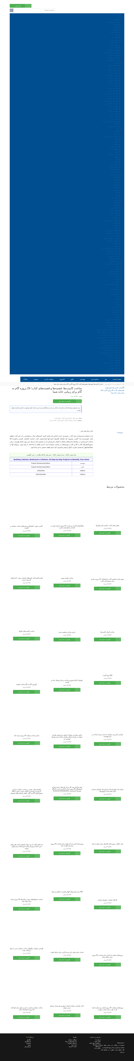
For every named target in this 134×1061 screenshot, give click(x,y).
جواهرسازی (114, 45)
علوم (118, 129)
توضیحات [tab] (120, 432)
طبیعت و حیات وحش (113, 284)
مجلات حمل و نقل (112, 355)
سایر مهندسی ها (113, 126)
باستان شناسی (113, 154)
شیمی (116, 139)
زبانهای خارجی (115, 175)
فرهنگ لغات (114, 169)
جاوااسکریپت (113, 210)
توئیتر (30, 1045)
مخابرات (115, 119)
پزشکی (115, 144)
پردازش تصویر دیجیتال (111, 238)
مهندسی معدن (113, 106)
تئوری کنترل (114, 116)
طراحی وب (114, 208)
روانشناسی (114, 167)
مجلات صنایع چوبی (112, 320)
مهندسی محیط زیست (111, 101)
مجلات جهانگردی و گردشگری (108, 348)
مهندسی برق (114, 73)
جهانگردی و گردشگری (112, 264)
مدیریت (117, 291)
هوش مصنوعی (113, 236)
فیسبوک (29, 1043)
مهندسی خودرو (113, 88)
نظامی (117, 286)
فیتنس (117, 269)
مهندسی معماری (112, 65)
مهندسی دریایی (113, 108)
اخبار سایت (97, 1041)
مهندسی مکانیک (113, 70)
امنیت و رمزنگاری (112, 233)
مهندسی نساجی (113, 111)
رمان (118, 304)
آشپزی (117, 279)
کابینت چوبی (52, 420)
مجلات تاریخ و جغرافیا (111, 363)
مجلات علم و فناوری (111, 345)
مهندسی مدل (113, 114)
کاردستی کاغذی (113, 55)
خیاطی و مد (114, 47)
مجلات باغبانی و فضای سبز (109, 335)
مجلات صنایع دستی (112, 325)
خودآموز (117, 281)
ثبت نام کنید (13, 1)
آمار (116, 159)
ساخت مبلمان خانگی (70, 420)
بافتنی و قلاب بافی (112, 50)
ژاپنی (116, 195)
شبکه (116, 228)
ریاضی (116, 131)
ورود (20, 1)
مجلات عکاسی (113, 327)
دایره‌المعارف (115, 289)
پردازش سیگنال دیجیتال (110, 121)
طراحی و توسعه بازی (111, 220)
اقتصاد (116, 157)
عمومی (115, 172)
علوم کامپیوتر (113, 256)
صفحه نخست (115, 14)
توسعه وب (114, 218)
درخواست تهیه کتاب (95, 1043)
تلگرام (29, 1040)
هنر (118, 17)
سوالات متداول (72, 1040)
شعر (116, 35)
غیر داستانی (116, 312)
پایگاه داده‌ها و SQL (112, 230)
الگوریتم (115, 243)
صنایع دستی (116, 40)
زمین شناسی (113, 147)
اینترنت (117, 297)
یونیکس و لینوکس (112, 241)
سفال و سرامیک (112, 58)
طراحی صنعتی (113, 83)
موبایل (116, 246)
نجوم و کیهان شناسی (111, 136)
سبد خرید (74, 1045)
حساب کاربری (73, 1046)
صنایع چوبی (114, 42)
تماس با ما (98, 1048)
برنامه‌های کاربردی (112, 253)
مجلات (117, 317)
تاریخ (116, 152)
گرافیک (115, 25)
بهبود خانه (116, 276)
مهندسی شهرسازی (112, 93)
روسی (116, 190)
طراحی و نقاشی (112, 22)
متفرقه (117, 314)
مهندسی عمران (113, 68)
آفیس (116, 205)
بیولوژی (115, 142)
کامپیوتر (117, 200)
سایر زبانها (114, 197)
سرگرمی (117, 302)
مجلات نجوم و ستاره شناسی (109, 342)
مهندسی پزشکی (113, 78)
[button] (107, 533)
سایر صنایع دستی (112, 60)
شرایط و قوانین (72, 1043)
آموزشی (117, 299)
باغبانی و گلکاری (114, 261)
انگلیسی (115, 177)
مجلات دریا (114, 360)
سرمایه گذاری (115, 294)
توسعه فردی (115, 309)
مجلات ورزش (113, 365)
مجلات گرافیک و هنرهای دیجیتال (107, 330)
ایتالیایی (115, 187)
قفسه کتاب (60, 420)
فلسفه (116, 162)
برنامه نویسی (113, 213)
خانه (123, 384)
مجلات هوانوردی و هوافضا (109, 340)
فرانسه (115, 180)
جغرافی (115, 149)
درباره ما (98, 1040)
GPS (116, 124)
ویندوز (116, 225)
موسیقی (115, 30)
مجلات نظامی (113, 358)
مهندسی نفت (113, 96)
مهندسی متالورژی (112, 103)
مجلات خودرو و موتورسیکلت (108, 353)
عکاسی (115, 19)
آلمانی (116, 182)
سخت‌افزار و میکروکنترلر (109, 248)
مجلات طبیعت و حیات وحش (109, 373)
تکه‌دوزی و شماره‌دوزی (110, 52)
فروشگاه (98, 1046)
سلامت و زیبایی (114, 271)
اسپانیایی (115, 185)
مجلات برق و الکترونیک (110, 350)
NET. (116, 223)
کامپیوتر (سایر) (113, 258)
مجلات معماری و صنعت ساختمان (107, 337)
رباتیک (116, 86)
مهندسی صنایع (113, 91)
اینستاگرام (28, 1041)
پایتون (116, 215)
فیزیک (116, 134)
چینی (116, 192)
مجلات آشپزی (113, 368)
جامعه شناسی (113, 164)
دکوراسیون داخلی (114, 274)
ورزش (117, 266)
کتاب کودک (116, 307)
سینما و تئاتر (114, 32)
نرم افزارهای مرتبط (71, 1041)
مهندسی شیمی (113, 80)
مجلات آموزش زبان (111, 370)
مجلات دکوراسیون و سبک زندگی (107, 332)
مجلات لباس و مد (112, 322)
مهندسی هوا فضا (112, 75)
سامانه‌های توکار (112, 251)
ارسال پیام (28, 1046)
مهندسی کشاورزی (112, 98)
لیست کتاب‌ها (97, 1045)
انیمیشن (115, 27)
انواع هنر (115, 37)
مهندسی (117, 63)
